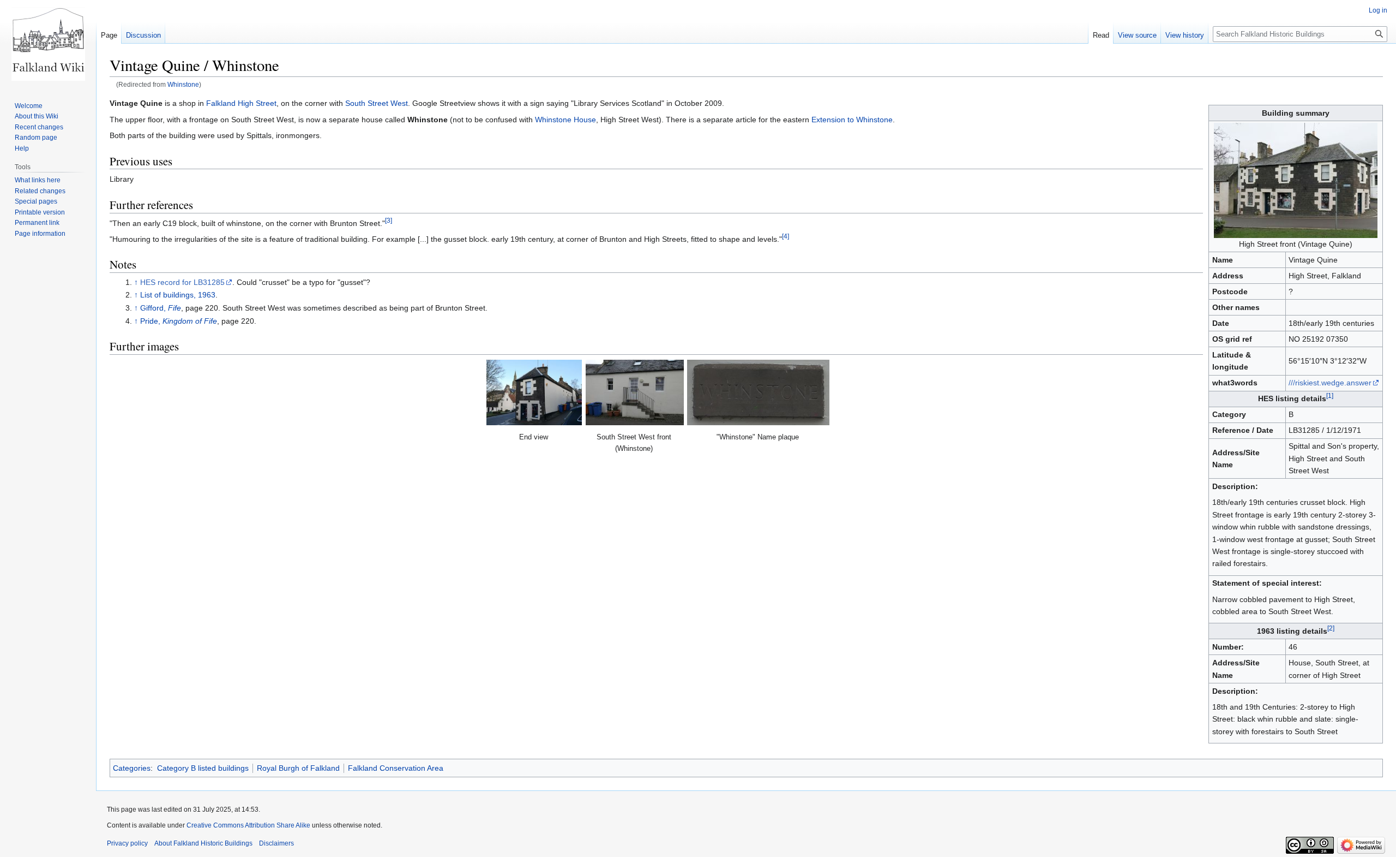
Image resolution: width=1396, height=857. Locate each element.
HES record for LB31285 (182, 282)
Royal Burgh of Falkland (298, 768)
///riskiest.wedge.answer (1330, 382)
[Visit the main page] (48, 43)
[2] (1330, 628)
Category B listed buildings (203, 768)
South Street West (376, 103)
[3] (388, 220)
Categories (132, 768)
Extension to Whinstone (852, 119)
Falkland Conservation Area (395, 768)
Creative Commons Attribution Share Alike (248, 825)
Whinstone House (565, 119)
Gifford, (160, 307)
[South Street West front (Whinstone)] (635, 392)
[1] (1329, 396)
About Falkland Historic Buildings (203, 843)
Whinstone (183, 84)
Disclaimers (276, 843)
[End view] (534, 392)
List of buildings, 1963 (177, 294)
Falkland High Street (241, 103)
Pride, (178, 321)
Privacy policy (127, 843)
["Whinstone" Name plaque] (758, 392)
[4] (785, 236)
